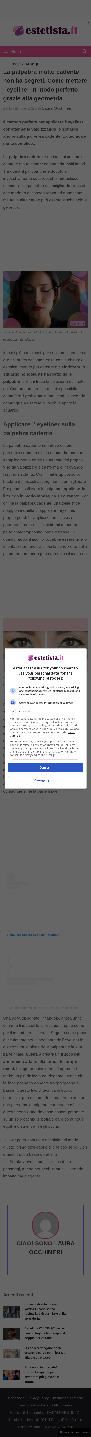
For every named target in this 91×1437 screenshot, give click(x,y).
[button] (45, 712)
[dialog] (46, 718)
